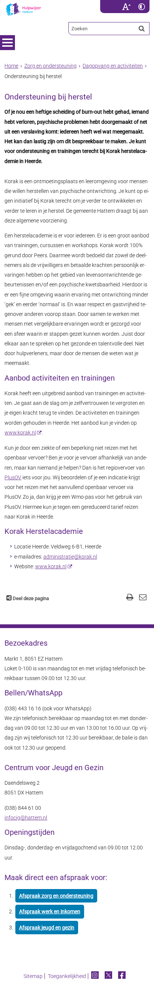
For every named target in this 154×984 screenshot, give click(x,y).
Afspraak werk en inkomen (49, 911)
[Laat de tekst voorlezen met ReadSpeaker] (114, 2)
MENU (7, 42)
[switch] (126, 6)
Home (11, 66)
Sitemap (33, 976)
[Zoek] (141, 28)
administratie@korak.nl (70, 557)
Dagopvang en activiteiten (113, 66)
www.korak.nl (20, 433)
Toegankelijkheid (67, 976)
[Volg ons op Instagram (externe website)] (95, 976)
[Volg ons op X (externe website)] (109, 976)
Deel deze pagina (30, 598)
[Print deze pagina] (130, 598)
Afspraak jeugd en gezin (46, 928)
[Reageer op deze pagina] (143, 598)
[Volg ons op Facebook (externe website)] (122, 976)
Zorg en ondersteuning (50, 66)
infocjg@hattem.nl (25, 818)
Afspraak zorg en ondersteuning (56, 896)
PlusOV (12, 477)
